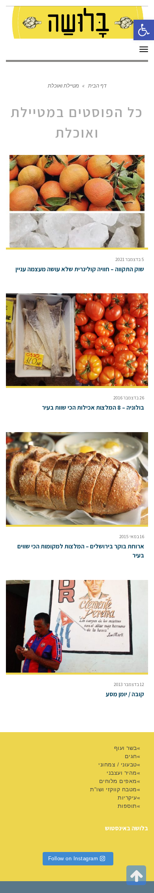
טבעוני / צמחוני (117, 764)
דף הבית (97, 85)
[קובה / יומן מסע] (77, 626)
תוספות (127, 806)
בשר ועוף (125, 748)
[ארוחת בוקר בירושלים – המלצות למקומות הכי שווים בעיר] (77, 478)
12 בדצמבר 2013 (129, 684)
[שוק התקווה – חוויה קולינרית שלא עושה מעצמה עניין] (77, 201)
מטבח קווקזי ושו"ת (113, 789)
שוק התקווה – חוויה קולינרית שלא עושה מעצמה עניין (79, 269)
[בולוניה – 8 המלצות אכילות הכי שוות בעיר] (77, 339)
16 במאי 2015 (131, 536)
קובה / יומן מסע (125, 694)
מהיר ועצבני (122, 773)
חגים (131, 756)
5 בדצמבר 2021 (129, 259)
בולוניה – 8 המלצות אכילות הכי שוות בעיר (93, 407)
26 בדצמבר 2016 (128, 398)
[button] (143, 30)
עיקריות (127, 797)
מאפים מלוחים (118, 781)
